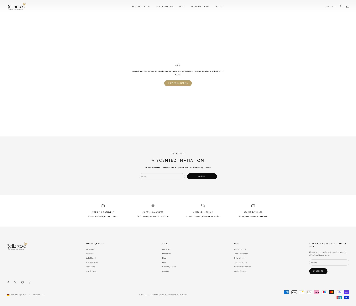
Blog (164, 258)
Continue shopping (178, 83)
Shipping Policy (240, 262)
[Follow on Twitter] (15, 282)
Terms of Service (241, 253)
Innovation (166, 253)
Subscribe (318, 271)
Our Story (166, 249)
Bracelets (90, 253)
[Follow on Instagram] (22, 282)
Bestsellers (90, 267)
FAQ (164, 262)
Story (182, 6)
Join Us (202, 176)
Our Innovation (164, 6)
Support (219, 6)
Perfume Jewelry (141, 6)
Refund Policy (239, 258)
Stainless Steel (92, 262)
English (329, 6)
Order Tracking (240, 271)
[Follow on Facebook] (8, 282)
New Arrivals (91, 271)
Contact (165, 271)
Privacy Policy (240, 249)
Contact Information (242, 267)
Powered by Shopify (178, 295)
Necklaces (90, 249)
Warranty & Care (200, 6)
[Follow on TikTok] (29, 282)
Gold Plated (91, 258)
